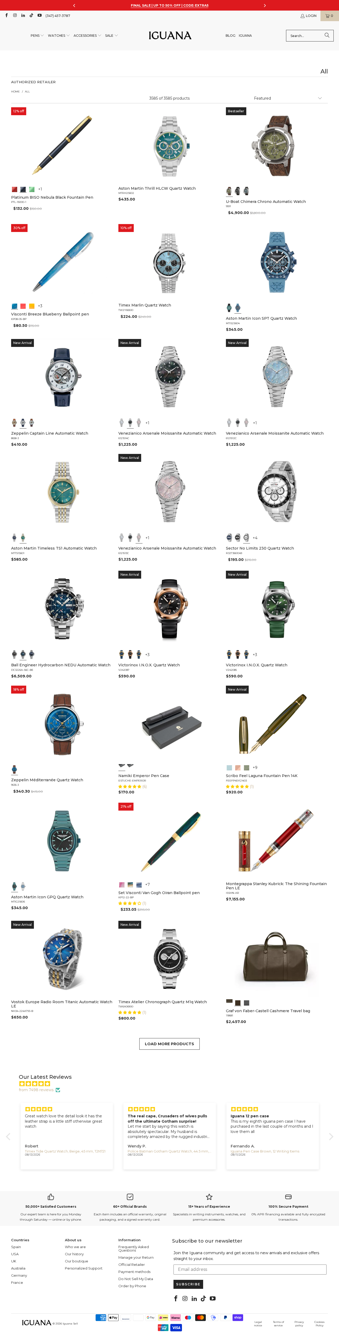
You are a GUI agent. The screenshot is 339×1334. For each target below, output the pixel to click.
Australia (18, 1268)
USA (15, 1254)
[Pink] (139, 422)
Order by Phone (132, 1286)
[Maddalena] (238, 767)
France (17, 1282)
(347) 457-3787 (58, 16)
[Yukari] (130, 767)
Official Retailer (131, 1264)
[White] (23, 422)
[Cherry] (23, 306)
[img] (172, 1084)
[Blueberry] (14, 306)
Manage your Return (136, 1257)
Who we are (75, 1247)
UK (13, 1261)
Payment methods (134, 1272)
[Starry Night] (130, 884)
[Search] (327, 35)
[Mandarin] (32, 306)
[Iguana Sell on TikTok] (31, 16)
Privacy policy (299, 1323)
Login (311, 16)
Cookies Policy (319, 1323)
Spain (16, 1247)
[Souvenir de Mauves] (122, 884)
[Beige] (14, 422)
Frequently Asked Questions (133, 1248)
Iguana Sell (70, 1323)
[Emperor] (122, 767)
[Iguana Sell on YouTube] (39, 16)
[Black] (23, 189)
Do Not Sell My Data (135, 1279)
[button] (37, 36)
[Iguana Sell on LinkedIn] (23, 16)
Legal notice (258, 1323)
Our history (74, 1254)
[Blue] (246, 191)
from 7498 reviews (36, 1089)
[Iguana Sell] (170, 36)
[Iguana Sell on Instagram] (14, 16)
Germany (19, 1275)
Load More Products (169, 1044)
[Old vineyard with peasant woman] (139, 884)
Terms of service (278, 1323)
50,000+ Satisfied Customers (50, 1206)
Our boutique (76, 1261)
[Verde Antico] (246, 767)
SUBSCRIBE (188, 1284)
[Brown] (229, 1002)
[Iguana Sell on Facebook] (6, 16)
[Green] (32, 189)
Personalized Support (83, 1268)
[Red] (14, 189)
